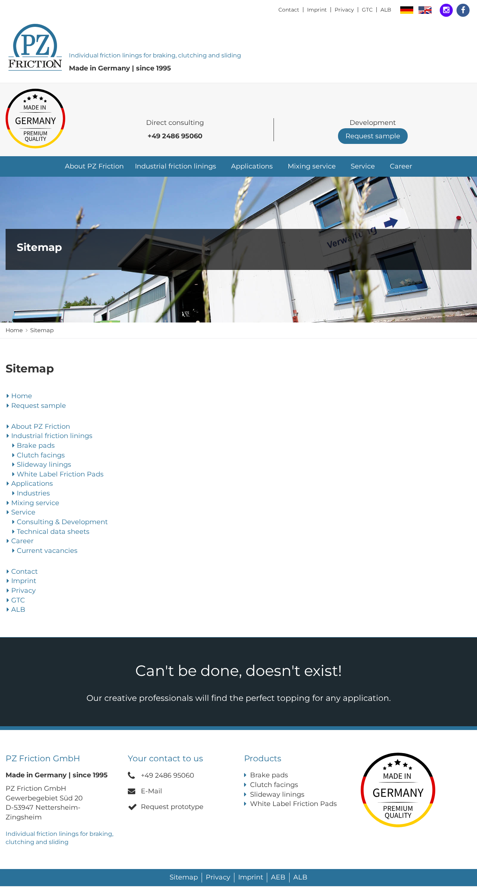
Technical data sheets (53, 532)
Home (14, 330)
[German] (406, 10)
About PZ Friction (94, 166)
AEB (278, 877)
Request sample (372, 136)
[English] (425, 10)
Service (23, 512)
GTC (367, 9)
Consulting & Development (62, 522)
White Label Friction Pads (60, 474)
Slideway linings (44, 464)
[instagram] (446, 10)
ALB (385, 9)
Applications (32, 483)
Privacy (344, 9)
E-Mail (151, 791)
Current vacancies (47, 551)
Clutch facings (41, 455)
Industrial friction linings (175, 166)
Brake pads (36, 445)
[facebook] (463, 10)
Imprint (317, 9)
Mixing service (312, 166)
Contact (288, 9)
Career (401, 166)
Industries (33, 493)
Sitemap (42, 330)
